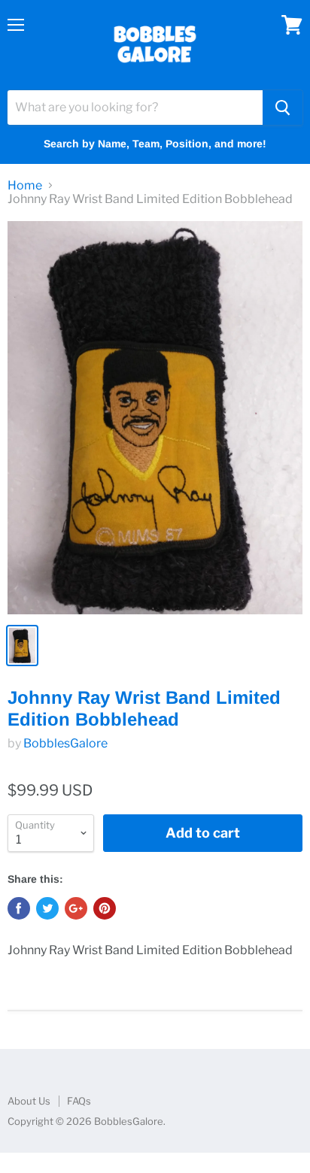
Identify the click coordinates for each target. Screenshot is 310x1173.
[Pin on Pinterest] (104, 908)
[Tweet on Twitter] (47, 908)
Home (25, 185)
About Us (29, 1101)
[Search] (282, 107)
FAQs (79, 1101)
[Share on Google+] (76, 908)
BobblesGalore (65, 743)
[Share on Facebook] (19, 908)
